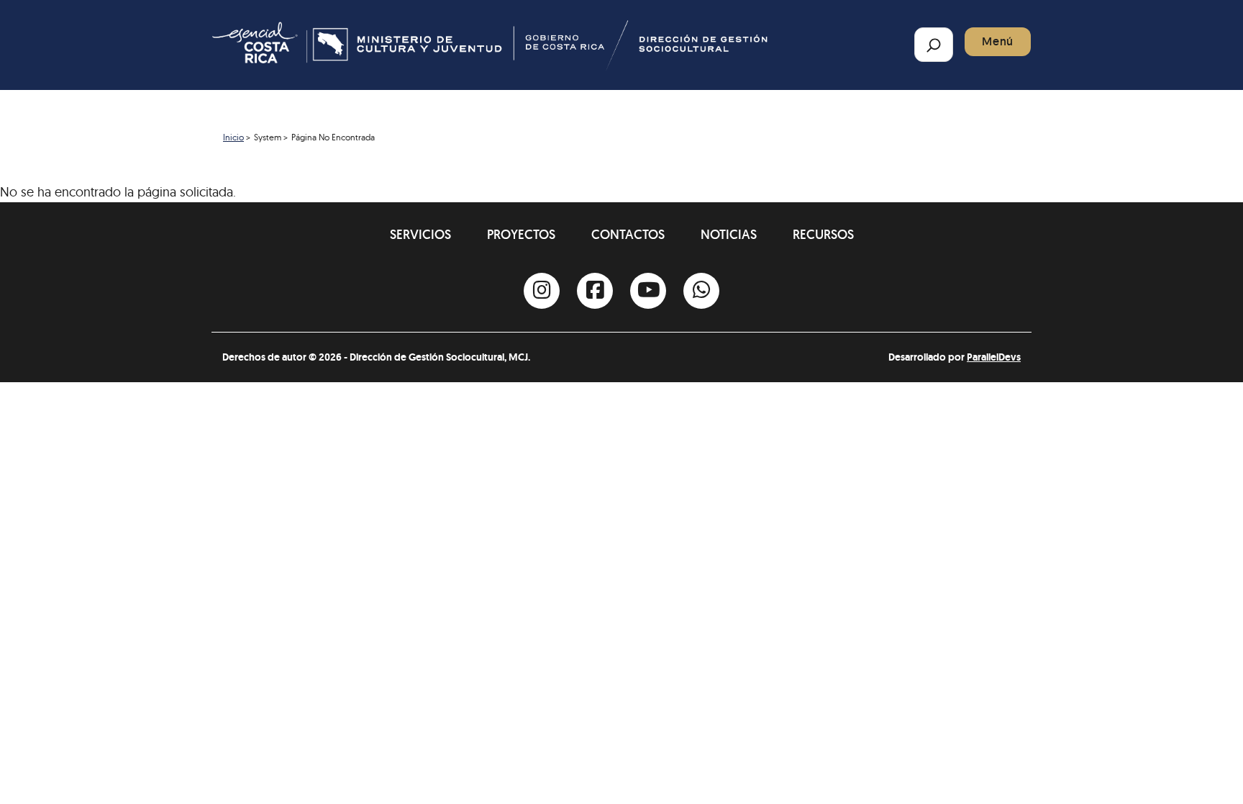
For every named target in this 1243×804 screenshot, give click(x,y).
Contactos (628, 234)
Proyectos (521, 234)
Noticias (729, 234)
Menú (998, 41)
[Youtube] (648, 291)
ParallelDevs (994, 357)
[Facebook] (595, 291)
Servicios (420, 234)
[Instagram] (542, 291)
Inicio (233, 137)
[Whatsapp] (701, 291)
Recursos (823, 234)
